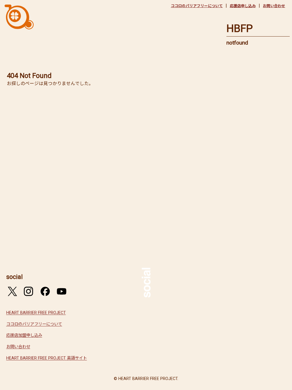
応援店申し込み (243, 6)
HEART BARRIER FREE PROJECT (36, 312)
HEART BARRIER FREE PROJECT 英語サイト (46, 358)
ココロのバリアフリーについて (197, 6)
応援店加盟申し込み (24, 335)
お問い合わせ (274, 6)
